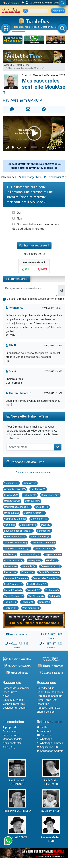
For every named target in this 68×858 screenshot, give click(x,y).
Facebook (45, 731)
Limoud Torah (13, 560)
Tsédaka (27, 601)
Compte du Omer (15, 518)
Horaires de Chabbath (49, 696)
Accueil (8, 65)
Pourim (27, 572)
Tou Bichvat (36, 596)
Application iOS (48, 747)
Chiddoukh (11, 512)
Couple (9, 524)
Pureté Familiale (49, 572)
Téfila (44, 601)
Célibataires (28, 524)
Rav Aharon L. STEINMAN (17, 782)
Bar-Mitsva (38, 488)
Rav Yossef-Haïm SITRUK (51, 839)
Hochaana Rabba (14, 536)
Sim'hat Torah (13, 590)
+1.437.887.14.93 (53, 643)
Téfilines (10, 607)
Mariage (34, 560)
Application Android (51, 751)
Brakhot (11, 494)
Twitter (43, 727)
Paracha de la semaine (16, 688)
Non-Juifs (28, 566)
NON (44, 269)
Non (19, 218)
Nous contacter (18, 634)
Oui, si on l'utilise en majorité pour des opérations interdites (35, 226)
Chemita (41, 506)
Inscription (43, 704)
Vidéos (35, 27)
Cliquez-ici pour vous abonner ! (34, 472)
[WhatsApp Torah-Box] (62, 3)
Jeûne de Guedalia (15, 542)
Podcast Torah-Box (48, 707)
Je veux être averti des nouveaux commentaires (35, 298)
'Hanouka (11, 482)
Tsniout (10, 601)
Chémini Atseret (34, 512)
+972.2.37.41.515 (18, 643)
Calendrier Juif (45, 688)
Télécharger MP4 (31, 177)
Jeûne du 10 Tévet (43, 542)
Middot (51, 560)
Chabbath (12, 500)
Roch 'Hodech (13, 584)
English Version (46, 711)
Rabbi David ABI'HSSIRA (17, 810)
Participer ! (58, 10)
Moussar (10, 566)
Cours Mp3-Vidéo (13, 700)
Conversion (39, 518)
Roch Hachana (22, 27)
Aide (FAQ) (9, 747)
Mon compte (12, 3)
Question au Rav (49, 27)
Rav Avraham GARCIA (22, 100)
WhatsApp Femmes (51, 743)
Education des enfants (18, 530)
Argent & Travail (15, 488)
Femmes (44, 530)
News (6, 696)
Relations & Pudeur (16, 578)
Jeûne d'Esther (40, 536)
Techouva (52, 590)
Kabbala (10, 554)
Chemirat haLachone (17, 506)
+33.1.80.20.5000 (53, 634)
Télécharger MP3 (56, 177)
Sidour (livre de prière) (50, 692)
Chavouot (32, 500)
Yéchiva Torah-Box (14, 704)
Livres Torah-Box (47, 700)
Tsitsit (54, 596)
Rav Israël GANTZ (17, 837)
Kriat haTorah (30, 554)
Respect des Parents (46, 578)
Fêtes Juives (10, 692)
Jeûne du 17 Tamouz (17, 548)
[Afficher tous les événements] (23, 3)
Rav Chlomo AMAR (51, 810)
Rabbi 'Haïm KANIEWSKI (51, 782)
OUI (26, 269)
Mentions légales (12, 739)
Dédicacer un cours (14, 707)
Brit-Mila (29, 494)
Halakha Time (22, 65)
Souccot (33, 590)
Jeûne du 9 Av (44, 548)
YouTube (45, 735)
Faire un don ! (10, 735)
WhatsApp (45, 739)
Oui (19, 212)
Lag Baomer (53, 554)
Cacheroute (50, 494)
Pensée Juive (50, 566)
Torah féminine (13, 596)
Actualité (29, 482)
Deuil (46, 524)
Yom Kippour (30, 607)
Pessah (10, 572)
